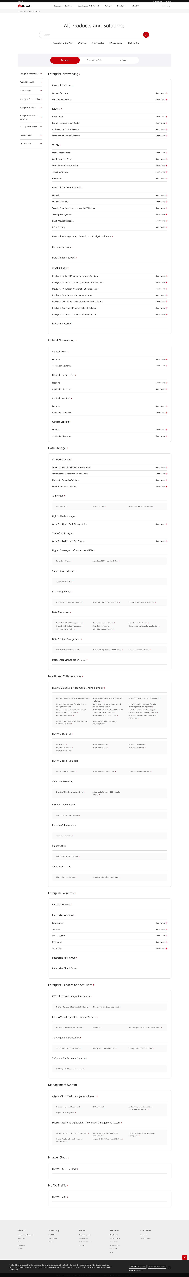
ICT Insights (134, 43)
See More (21, 1249)
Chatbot (51, 1242)
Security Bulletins (145, 1238)
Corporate (143, 1235)
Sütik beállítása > (135, 1270)
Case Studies (99, 43)
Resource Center (115, 1238)
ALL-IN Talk (113, 1249)
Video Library (116, 43)
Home (20, 11)
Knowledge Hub (115, 1245)
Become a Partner (84, 1235)
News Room (21, 1238)
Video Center (114, 1242)
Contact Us (21, 1245)
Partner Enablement (85, 1242)
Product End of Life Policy (63, 43)
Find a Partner (83, 1238)
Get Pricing (52, 1235)
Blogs (111, 1252)
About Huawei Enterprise (25, 1235)
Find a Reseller (53, 1238)
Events (83, 43)
